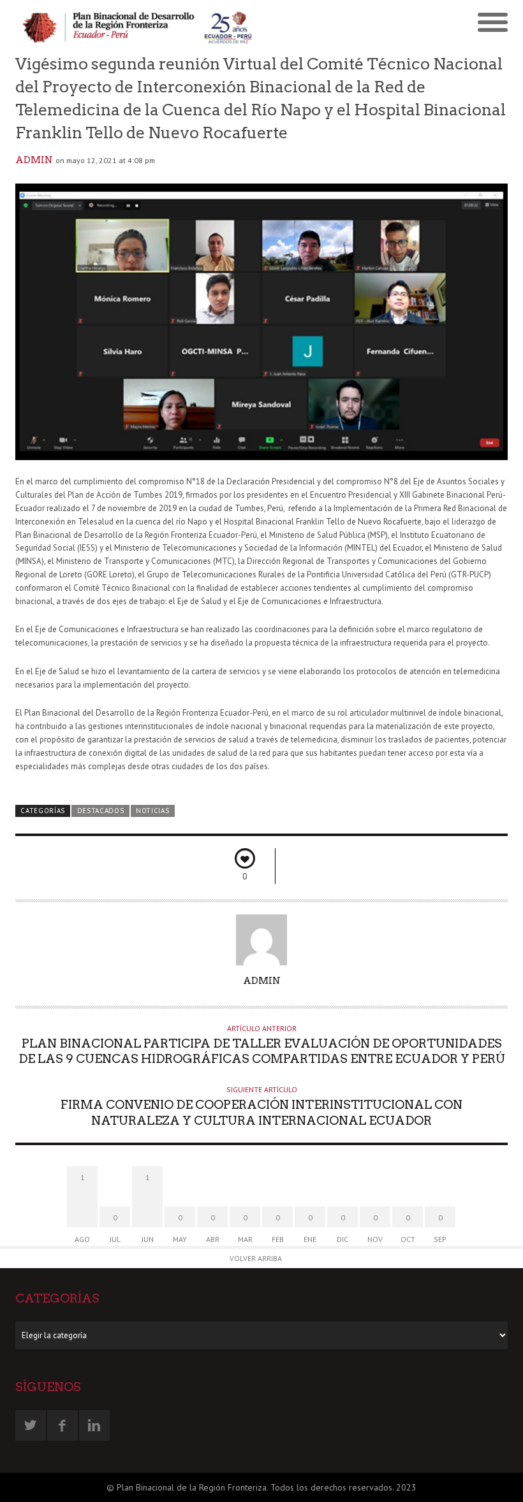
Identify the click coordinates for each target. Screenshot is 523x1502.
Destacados (100, 810)
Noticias (153, 810)
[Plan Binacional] (138, 26)
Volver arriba (256, 1258)
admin (34, 160)
